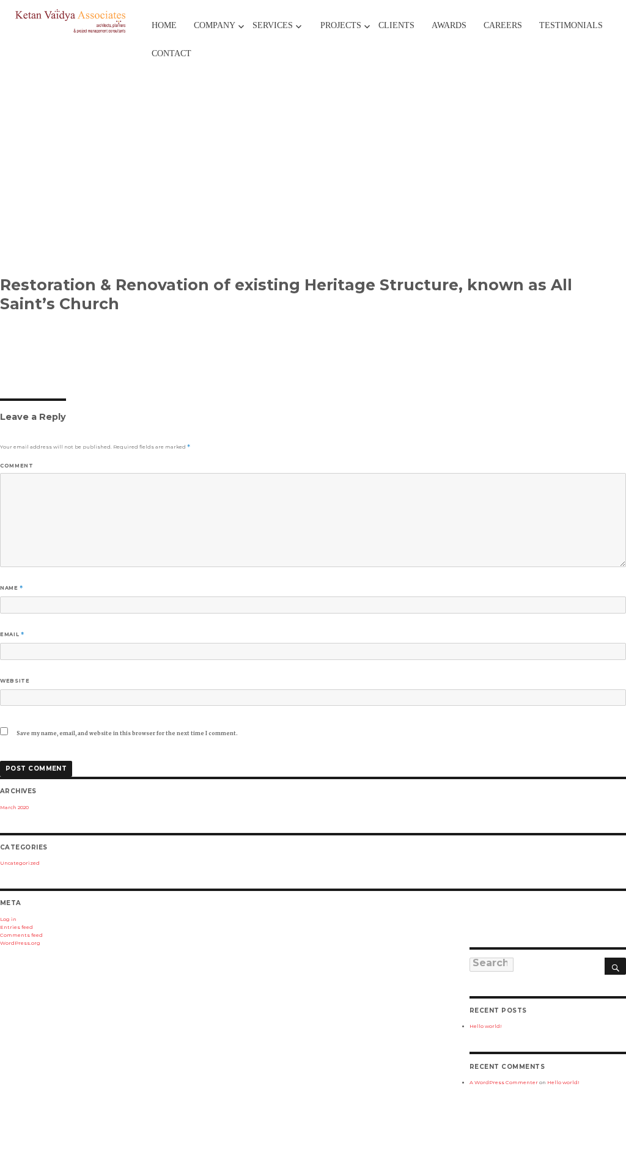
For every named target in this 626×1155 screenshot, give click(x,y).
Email (12, 634)
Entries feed (16, 927)
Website (14, 681)
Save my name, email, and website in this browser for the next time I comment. (127, 733)
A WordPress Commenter (504, 1082)
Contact (171, 53)
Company (214, 25)
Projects (340, 25)
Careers (503, 25)
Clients (396, 25)
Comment (16, 466)
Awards (449, 25)
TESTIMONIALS (571, 25)
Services (272, 25)
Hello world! (486, 1026)
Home (164, 25)
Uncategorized (20, 863)
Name (11, 588)
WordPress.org (20, 943)
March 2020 (14, 807)
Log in (8, 919)
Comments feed (21, 935)
